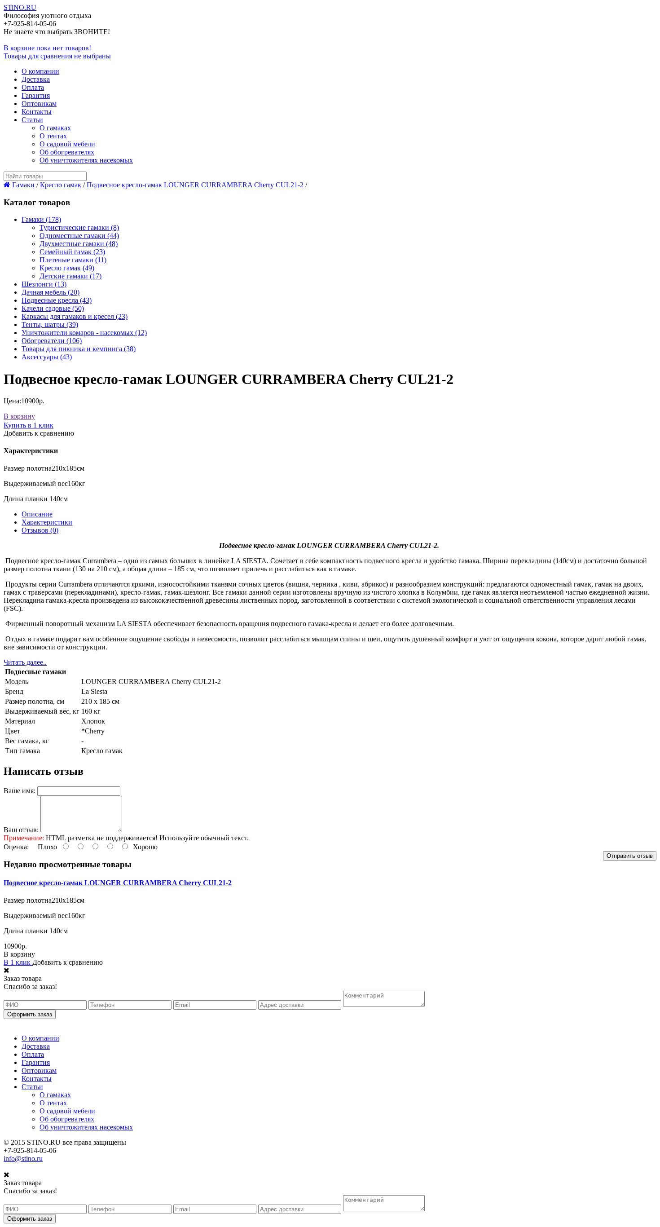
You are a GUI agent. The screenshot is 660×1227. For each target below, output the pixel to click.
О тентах (53, 136)
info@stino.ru (23, 1158)
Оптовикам (39, 103)
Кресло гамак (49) (67, 268)
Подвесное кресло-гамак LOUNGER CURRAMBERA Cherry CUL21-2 (195, 185)
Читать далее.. (25, 662)
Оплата (33, 87)
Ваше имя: (19, 790)
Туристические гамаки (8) (79, 227)
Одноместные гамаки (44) (79, 235)
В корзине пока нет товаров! (47, 48)
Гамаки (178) (41, 219)
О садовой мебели (67, 144)
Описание (37, 514)
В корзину (19, 416)
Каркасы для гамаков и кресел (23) (75, 316)
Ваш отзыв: (21, 830)
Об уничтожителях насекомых (86, 160)
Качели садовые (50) (53, 308)
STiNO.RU (20, 7)
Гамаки (23, 185)
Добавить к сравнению (39, 433)
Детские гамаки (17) (70, 276)
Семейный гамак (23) (72, 252)
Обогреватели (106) (52, 340)
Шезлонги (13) (44, 284)
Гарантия (36, 95)
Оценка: (16, 847)
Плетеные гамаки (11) (73, 260)
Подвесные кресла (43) (57, 300)
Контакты (37, 111)
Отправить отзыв (630, 855)
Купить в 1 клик (28, 425)
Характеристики (47, 522)
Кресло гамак (60, 185)
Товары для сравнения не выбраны (57, 56)
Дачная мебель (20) (50, 292)
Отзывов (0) (40, 530)
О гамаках (55, 128)
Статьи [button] (32, 120)
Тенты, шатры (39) (50, 324)
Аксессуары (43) (47, 357)
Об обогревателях (67, 152)
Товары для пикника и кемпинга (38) (79, 349)
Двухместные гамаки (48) (79, 243)
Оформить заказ (29, 1014)
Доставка (36, 79)
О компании (40, 71)
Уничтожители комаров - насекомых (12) (84, 332)
